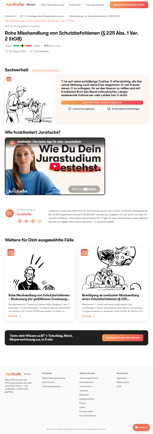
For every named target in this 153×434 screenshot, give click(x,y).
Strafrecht (10, 16)
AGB (119, 386)
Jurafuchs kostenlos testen (129, 4)
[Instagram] (39, 221)
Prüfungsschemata (95, 5)
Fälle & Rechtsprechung (52, 5)
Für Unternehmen (87, 415)
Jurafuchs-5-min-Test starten (123, 337)
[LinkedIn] (33, 221)
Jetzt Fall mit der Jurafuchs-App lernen (102, 102)
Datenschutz (123, 382)
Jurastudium (85, 386)
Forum (82, 403)
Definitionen (75, 5)
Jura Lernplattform (88, 378)
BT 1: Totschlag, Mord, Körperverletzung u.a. (42, 16)
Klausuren (84, 395)
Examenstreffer (86, 399)
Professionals (86, 411)
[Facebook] (20, 221)
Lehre (82, 407)
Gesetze (83, 390)
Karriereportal (86, 382)
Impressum (122, 378)
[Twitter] (26, 221)
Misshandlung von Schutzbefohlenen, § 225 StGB (94, 16)
